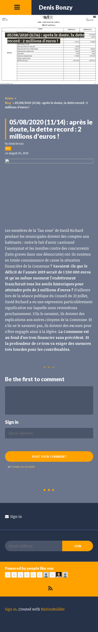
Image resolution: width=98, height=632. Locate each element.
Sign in (15, 516)
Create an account (23, 466)
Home (9, 98)
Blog (8, 103)
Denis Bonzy (55, 7)
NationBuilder (53, 609)
